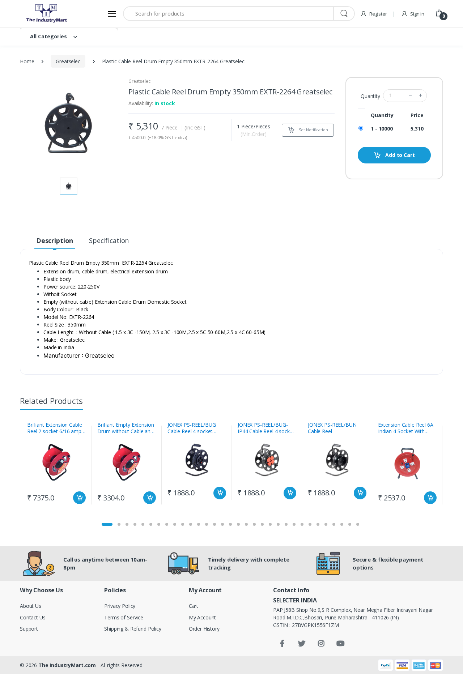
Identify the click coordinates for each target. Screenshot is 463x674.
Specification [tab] (109, 240)
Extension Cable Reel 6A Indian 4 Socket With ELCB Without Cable (405, 428)
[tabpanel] (56, 465)
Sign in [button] (416, 13)
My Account (202, 617)
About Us (30, 605)
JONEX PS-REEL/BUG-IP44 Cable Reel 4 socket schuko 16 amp (266, 428)
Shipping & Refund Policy (132, 628)
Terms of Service (123, 617)
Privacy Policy (119, 605)
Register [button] (377, 13)
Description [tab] (54, 240)
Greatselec (68, 61)
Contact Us (33, 617)
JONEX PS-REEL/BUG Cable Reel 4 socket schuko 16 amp (191, 428)
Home (27, 61)
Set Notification (313, 129)
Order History (204, 628)
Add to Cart (399, 155)
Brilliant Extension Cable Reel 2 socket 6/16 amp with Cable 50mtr (54, 428)
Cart (193, 605)
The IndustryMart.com (67, 665)
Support (29, 628)
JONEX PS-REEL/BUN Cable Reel (332, 428)
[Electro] (47, 13)
